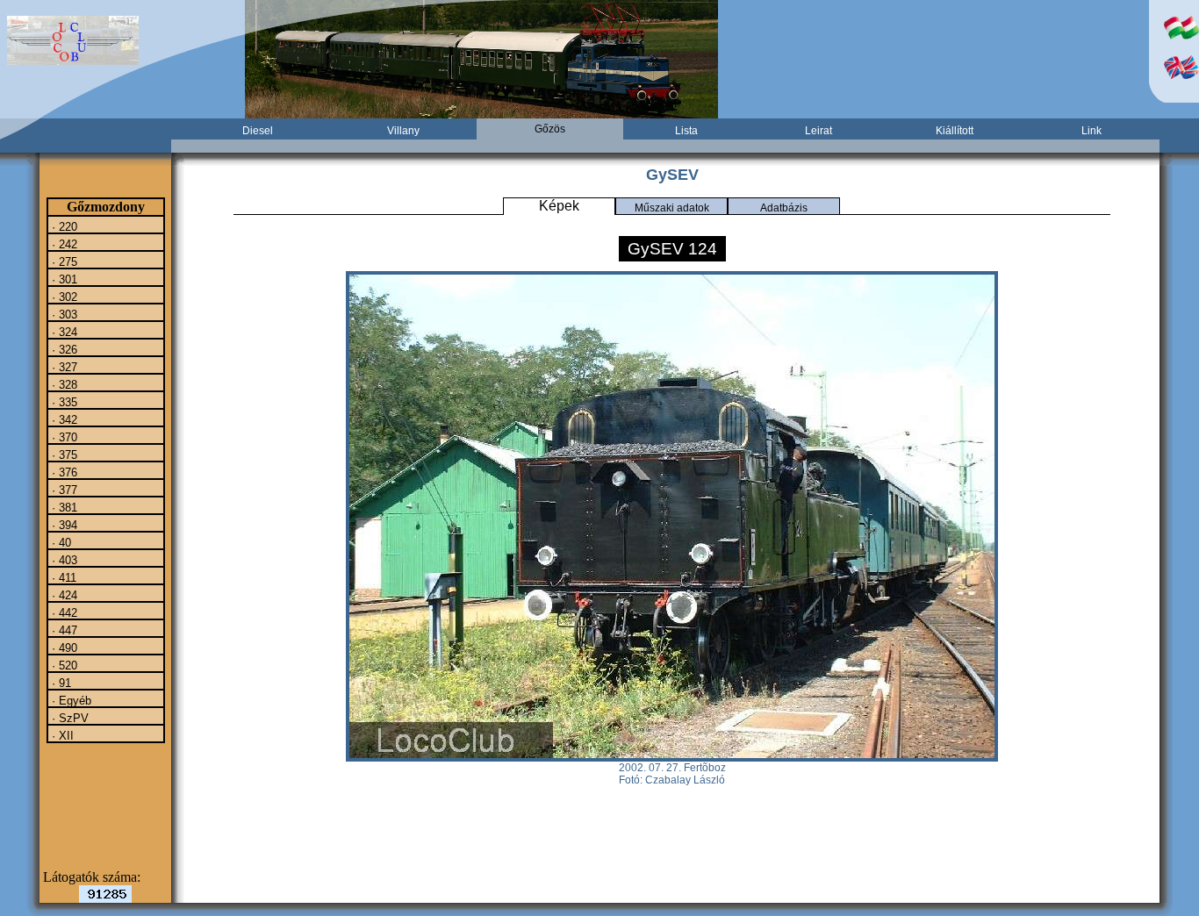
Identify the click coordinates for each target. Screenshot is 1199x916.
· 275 (62, 261)
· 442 (62, 612)
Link (1091, 131)
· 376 (62, 472)
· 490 (62, 647)
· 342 (62, 419)
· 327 (62, 367)
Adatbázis (784, 208)
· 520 (62, 665)
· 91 (59, 682)
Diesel (257, 131)
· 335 (62, 402)
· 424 (62, 595)
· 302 (62, 296)
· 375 (62, 454)
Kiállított (954, 131)
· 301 (62, 279)
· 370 (62, 437)
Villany (403, 131)
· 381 (62, 507)
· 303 (62, 314)
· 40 (59, 542)
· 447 (62, 630)
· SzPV (68, 718)
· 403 (62, 560)
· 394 (62, 525)
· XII (61, 735)
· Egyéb (69, 700)
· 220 (62, 226)
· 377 (62, 489)
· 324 (62, 332)
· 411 (62, 577)
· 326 (62, 349)
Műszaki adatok (672, 208)
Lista (686, 131)
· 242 (62, 244)
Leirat (818, 131)
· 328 (62, 384)
